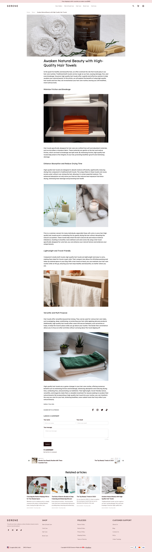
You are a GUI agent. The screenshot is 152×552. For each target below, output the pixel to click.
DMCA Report (27, 547)
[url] (88, 547)
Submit (47, 444)
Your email (80, 420)
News (33, 12)
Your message (48, 427)
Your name (47, 420)
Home (28, 12)
